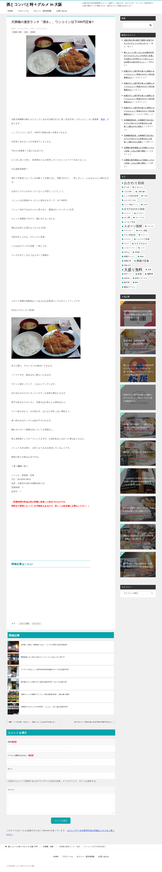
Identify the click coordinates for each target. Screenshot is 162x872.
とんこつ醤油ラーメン (131, 204)
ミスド (142, 248)
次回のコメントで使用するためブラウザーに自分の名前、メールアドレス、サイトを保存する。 (53, 781)
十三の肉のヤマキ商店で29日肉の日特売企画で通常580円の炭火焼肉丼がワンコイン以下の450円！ (138, 481)
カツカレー (140, 213)
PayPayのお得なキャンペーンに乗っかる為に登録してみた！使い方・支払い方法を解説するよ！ (138, 314)
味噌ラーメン (129, 256)
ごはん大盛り (128, 191)
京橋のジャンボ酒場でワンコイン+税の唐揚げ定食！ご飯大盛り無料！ (45, 694)
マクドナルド (140, 243)
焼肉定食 (127, 278)
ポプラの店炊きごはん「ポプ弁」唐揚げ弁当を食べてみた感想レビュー (138, 509)
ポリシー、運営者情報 (42, 11)
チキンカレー (128, 230)
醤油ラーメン (129, 287)
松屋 (140, 274)
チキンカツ (36, 624)
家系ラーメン (128, 274)
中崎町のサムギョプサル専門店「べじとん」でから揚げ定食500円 (44, 707)
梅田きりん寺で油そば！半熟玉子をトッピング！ (138, 453)
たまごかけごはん (130, 200)
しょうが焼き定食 (131, 196)
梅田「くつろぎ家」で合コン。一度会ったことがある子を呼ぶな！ (32, 722)
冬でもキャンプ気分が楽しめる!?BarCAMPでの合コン (93, 722)
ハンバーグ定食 (143, 239)
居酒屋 (33, 32)
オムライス (127, 213)
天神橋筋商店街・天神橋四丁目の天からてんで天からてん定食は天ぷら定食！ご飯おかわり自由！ (139, 123)
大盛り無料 (133, 269)
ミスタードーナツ (129, 248)
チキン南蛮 (142, 230)
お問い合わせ (61, 11)
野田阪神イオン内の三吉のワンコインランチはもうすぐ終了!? (43, 657)
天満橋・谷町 (17, 32)
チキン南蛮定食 (130, 235)
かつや (126, 187)
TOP (23, 847)
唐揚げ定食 (142, 260)
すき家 (146, 196)
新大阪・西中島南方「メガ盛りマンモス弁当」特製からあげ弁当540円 (138, 425)
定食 (26, 32)
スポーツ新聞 (24, 624)
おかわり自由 (134, 183)
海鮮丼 (150, 274)
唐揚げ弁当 (127, 265)
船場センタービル (141, 278)
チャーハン (144, 235)
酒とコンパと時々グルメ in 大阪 (34, 4)
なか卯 (145, 204)
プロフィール (23, 11)
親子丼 (127, 282)
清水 (103, 119)
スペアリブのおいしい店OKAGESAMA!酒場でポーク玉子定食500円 (45, 669)
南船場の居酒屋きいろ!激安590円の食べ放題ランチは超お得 (138, 537)
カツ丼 (127, 217)
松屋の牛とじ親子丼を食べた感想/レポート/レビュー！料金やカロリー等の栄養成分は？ (139, 74)
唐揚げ (142, 256)
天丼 (149, 269)
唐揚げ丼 (127, 261)
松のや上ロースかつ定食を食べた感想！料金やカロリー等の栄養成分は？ (138, 565)
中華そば (127, 252)
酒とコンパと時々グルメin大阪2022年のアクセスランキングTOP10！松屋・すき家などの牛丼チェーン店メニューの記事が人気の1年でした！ (138, 370)
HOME (10, 11)
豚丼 (136, 282)
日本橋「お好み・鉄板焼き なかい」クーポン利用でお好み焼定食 (44, 645)
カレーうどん (140, 217)
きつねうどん (139, 187)
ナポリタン (127, 239)
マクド (126, 243)
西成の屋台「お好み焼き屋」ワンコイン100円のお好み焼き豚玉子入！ (138, 342)
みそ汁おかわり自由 (134, 209)
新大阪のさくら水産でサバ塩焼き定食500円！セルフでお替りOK (44, 682)
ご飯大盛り (142, 191)
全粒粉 (137, 252)
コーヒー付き (129, 222)
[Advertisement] (60, 98)
